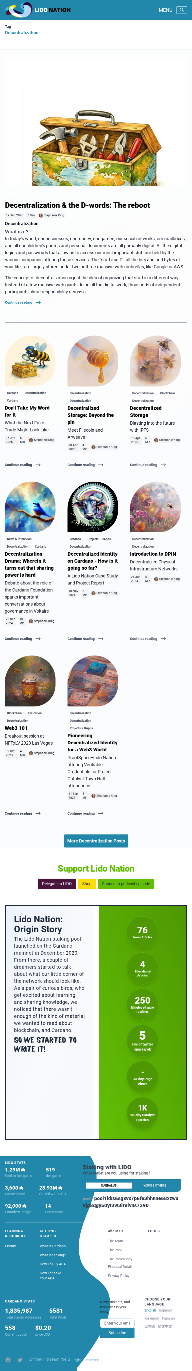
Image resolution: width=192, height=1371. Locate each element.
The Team (115, 1241)
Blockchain (14, 193)
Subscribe (117, 1332)
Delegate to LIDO (57, 883)
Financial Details (120, 1267)
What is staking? (53, 1255)
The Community (120, 1259)
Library (10, 1246)
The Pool (115, 1250)
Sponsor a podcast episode (126, 883)
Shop (87, 883)
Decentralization (35, 393)
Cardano (12, 393)
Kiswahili (151, 1318)
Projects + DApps (99, 539)
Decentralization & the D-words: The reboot (77, 205)
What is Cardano (53, 1246)
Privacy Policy (119, 1276)
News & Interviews (19, 539)
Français (168, 1318)
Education (35, 713)
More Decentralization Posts (96, 840)
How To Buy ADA (53, 1264)
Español (165, 1310)
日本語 (149, 1326)
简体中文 (165, 1326)
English (150, 1310)
